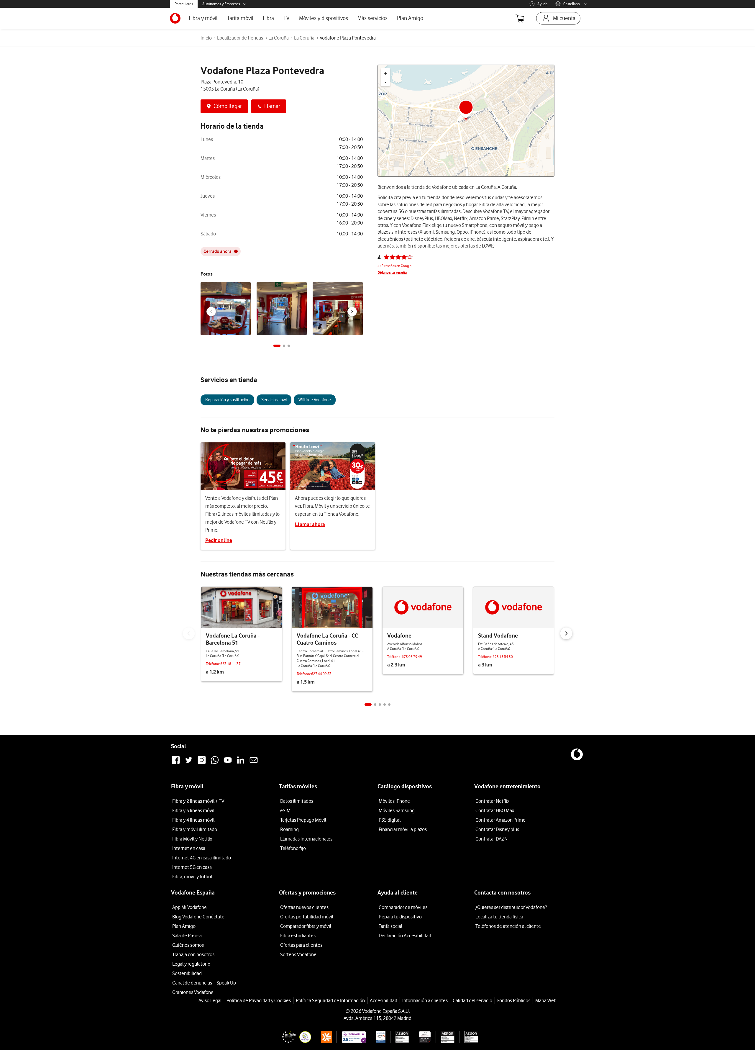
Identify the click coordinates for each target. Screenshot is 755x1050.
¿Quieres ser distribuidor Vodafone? (511, 907)
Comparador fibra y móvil (305, 926)
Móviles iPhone (394, 801)
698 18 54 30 (503, 656)
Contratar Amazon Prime (500, 820)
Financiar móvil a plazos (403, 829)
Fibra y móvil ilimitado (194, 829)
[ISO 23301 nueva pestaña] (468, 1037)
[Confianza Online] (294, 1037)
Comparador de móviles (403, 907)
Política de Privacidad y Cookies (258, 1000)
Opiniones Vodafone (193, 992)
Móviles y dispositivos (323, 18)
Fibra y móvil (203, 18)
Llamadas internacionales (306, 839)
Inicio (206, 38)
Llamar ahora (310, 524)
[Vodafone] (423, 607)
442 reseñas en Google (394, 265)
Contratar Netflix (492, 801)
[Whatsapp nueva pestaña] (214, 763)
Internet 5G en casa (192, 867)
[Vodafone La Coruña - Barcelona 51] (241, 607)
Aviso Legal (209, 1000)
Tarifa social (390, 926)
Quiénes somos (188, 945)
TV (286, 18)
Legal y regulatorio (191, 964)
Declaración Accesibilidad (405, 935)
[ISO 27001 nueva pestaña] (399, 1037)
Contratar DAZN (491, 839)
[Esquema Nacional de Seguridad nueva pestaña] (378, 1037)
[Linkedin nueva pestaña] (240, 763)
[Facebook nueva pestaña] (175, 763)
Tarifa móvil (240, 18)
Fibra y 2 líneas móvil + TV (198, 801)
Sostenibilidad (187, 973)
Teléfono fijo (293, 848)
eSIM (285, 810)
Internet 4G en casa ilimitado (201, 858)
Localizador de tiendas (240, 38)
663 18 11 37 (230, 663)
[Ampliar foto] (245, 287)
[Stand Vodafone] (513, 607)
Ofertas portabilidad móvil (306, 917)
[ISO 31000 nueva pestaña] (445, 1037)
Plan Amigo (410, 18)
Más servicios (372, 18)
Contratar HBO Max (494, 810)
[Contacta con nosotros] (253, 763)
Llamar (272, 106)
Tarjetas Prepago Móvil (303, 820)
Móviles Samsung (397, 810)
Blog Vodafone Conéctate (198, 917)
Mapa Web (546, 1000)
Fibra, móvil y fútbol (192, 876)
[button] (276, 346)
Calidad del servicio (472, 1000)
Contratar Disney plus (497, 829)
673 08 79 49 (412, 656)
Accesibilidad (383, 1000)
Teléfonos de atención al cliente (508, 926)
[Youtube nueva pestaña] (227, 763)
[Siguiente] (352, 311)
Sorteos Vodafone (298, 954)
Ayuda (542, 3)
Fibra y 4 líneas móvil (193, 820)
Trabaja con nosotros (193, 954)
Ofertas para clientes (301, 945)
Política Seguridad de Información (330, 1000)
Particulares (184, 3)
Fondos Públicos (513, 1000)
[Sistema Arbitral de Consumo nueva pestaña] (324, 1037)
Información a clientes (425, 1000)
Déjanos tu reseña (392, 272)
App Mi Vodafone (189, 907)
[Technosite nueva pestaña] (351, 1037)
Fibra (268, 18)
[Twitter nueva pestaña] (188, 763)
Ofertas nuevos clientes (304, 907)
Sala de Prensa (187, 935)
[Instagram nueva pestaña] (201, 763)
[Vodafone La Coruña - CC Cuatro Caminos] (332, 607)
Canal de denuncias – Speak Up (204, 983)
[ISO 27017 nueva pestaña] (422, 1037)
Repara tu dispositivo (400, 917)
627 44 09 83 (321, 673)
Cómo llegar (228, 106)
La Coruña (278, 38)
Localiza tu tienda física (499, 917)
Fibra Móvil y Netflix (192, 839)
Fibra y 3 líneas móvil (193, 810)
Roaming (289, 829)
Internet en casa (188, 848)
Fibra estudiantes (298, 935)
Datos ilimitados (296, 801)
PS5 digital (390, 820)
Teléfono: (213, 663)
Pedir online (218, 540)
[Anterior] (211, 311)
